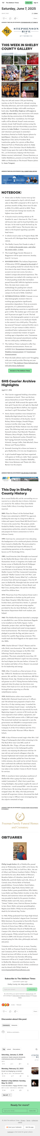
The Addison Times (18, 1073)
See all (5, 1095)
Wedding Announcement (14, 352)
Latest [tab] (9, 1049)
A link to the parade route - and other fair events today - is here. (20, 248)
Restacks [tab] (14, 1025)
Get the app (29, 1127)
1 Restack (18, 1005)
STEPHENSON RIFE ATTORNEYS (29, 22)
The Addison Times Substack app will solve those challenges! (21, 364)
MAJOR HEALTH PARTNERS (29, 473)
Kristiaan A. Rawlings (16, 1088)
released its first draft (28, 264)
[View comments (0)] (10, 18)
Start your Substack (15, 1127)
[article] (20, 1059)
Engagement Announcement (26, 349)
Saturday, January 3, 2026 (12, 1055)
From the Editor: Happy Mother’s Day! (14, 1086)
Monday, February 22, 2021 (12, 1069)
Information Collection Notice (21, 996)
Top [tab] (4, 1049)
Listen (36, 13)
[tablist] (10, 1025)
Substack (10, 1132)
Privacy (23, 1120)
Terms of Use (29, 994)
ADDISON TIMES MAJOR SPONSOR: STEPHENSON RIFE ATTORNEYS (13, 1058)
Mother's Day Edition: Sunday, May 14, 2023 (14, 1082)
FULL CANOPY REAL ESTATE (29, 171)
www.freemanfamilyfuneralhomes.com (16, 970)
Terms (28, 1120)
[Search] (36, 1049)
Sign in (36, 3)
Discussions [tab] (16, 1049)
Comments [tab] (6, 1025)
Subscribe (29, 3)
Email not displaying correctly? (12, 1071)
